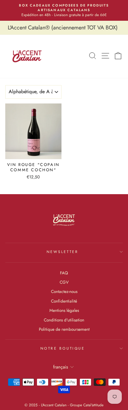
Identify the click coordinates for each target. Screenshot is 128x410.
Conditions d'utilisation (64, 320)
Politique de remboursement (64, 329)
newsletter (62, 251)
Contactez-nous (64, 291)
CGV (64, 282)
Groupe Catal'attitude (86, 405)
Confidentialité (64, 301)
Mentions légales (64, 310)
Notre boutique (62, 348)
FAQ (64, 273)
